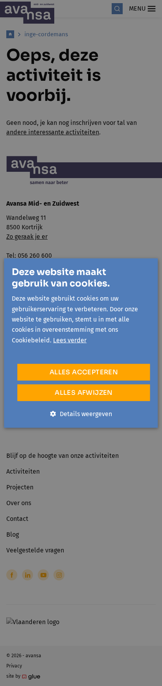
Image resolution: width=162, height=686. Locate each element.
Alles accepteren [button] (84, 372)
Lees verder (70, 340)
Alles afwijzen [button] (84, 393)
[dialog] (81, 343)
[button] (81, 414)
